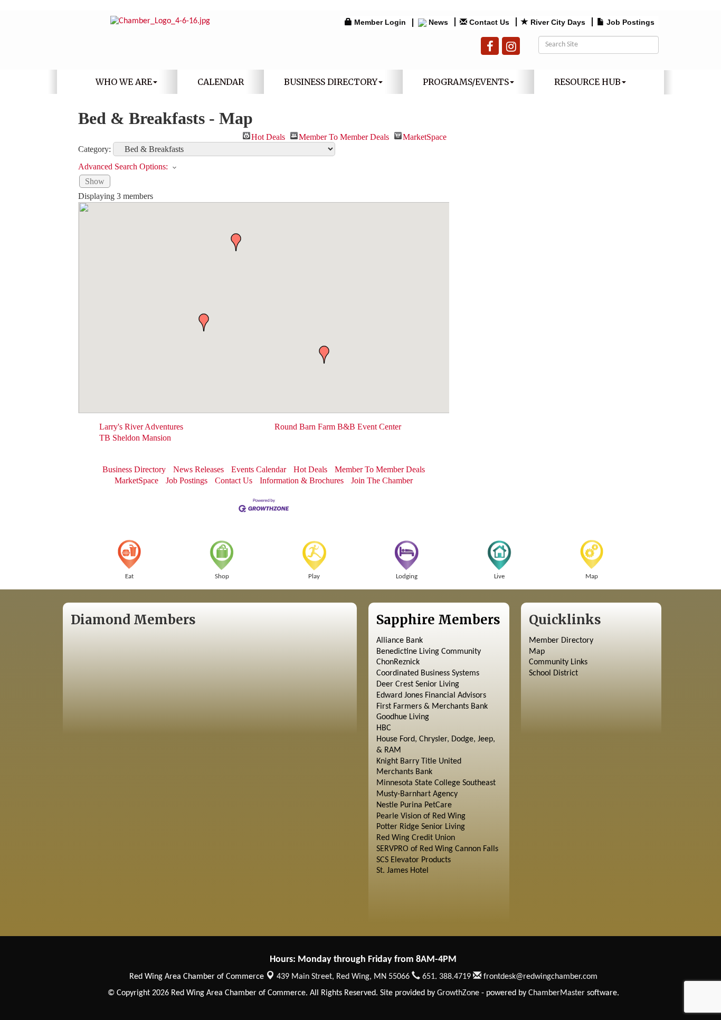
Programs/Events (466, 82)
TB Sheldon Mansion (135, 437)
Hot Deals (268, 135)
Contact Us (233, 480)
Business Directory (330, 82)
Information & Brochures (302, 480)
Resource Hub (587, 82)
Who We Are (124, 82)
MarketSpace (425, 135)
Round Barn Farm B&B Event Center (337, 426)
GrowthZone (458, 993)
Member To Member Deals (344, 135)
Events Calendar (258, 469)
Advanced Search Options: (123, 166)
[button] (236, 242)
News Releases (198, 469)
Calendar (220, 82)
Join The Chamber (382, 480)
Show (95, 181)
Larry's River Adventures (141, 426)
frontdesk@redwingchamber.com (539, 977)
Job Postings (186, 480)
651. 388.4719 (445, 977)
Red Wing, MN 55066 (343, 977)
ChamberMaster (556, 993)
